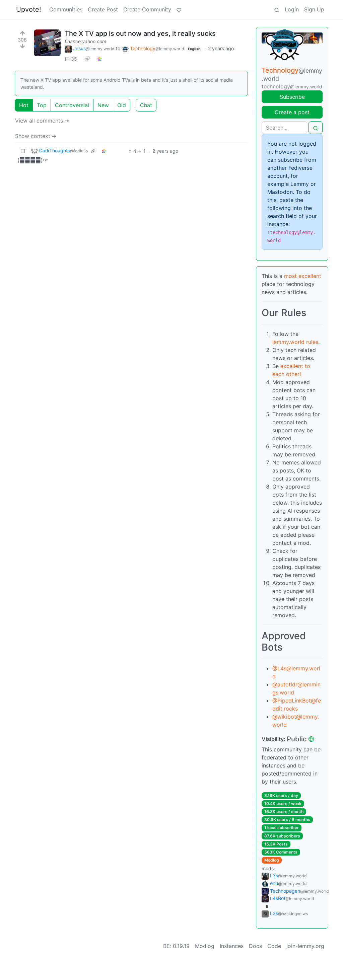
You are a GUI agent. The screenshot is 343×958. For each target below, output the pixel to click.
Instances (232, 946)
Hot (23, 105)
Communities (65, 9)
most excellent (302, 276)
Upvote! (28, 9)
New (103, 105)
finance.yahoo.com (85, 41)
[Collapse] (22, 151)
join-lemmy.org (305, 946)
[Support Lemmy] (179, 9)
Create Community (147, 9)
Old (121, 105)
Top (42, 105)
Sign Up (314, 9)
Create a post (292, 112)
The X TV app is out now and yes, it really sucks (140, 33)
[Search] (276, 9)
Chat (146, 105)
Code (274, 946)
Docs (255, 946)
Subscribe (292, 96)
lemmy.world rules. (296, 342)
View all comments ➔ (42, 120)
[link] (87, 59)
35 (74, 59)
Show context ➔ (35, 136)
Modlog (271, 860)
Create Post (103, 9)
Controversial (72, 105)
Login (292, 9)
